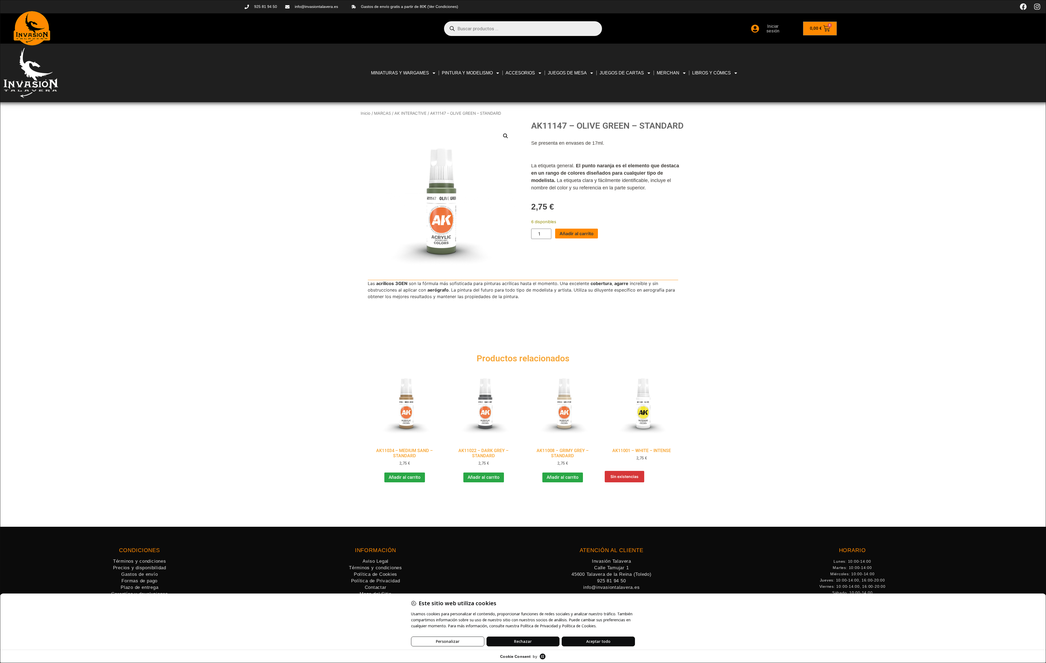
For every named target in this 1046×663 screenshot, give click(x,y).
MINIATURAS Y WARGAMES (400, 73)
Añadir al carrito (577, 233)
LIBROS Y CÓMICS (711, 73)
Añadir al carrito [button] (405, 477)
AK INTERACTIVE (410, 113)
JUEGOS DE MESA (567, 73)
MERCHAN (668, 73)
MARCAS (382, 113)
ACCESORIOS (520, 73)
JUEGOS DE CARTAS (622, 73)
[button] (505, 136)
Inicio (365, 113)
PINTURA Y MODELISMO (467, 73)
